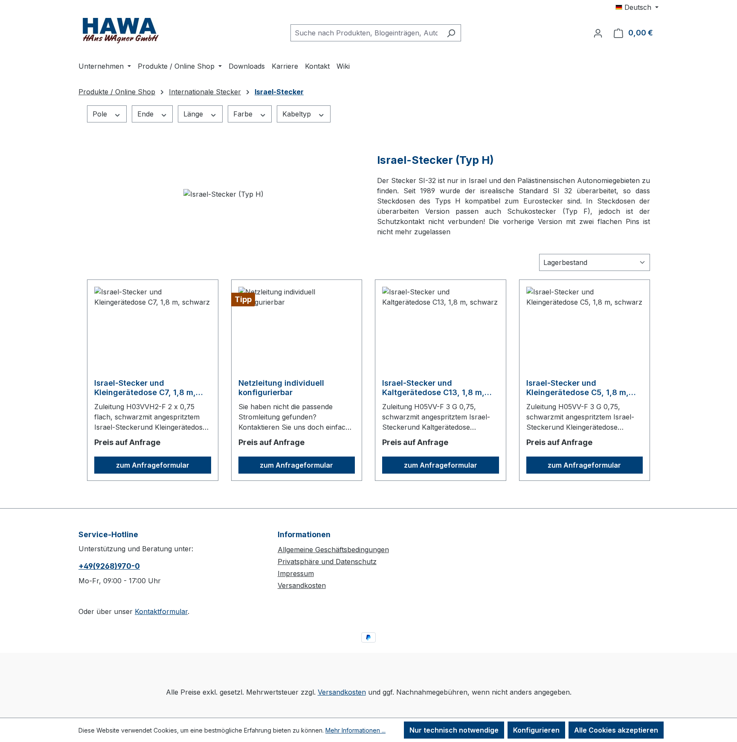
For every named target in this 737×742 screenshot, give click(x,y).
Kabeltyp (297, 114)
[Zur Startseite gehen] (121, 31)
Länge (194, 114)
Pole (101, 114)
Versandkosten (302, 585)
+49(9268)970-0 (109, 566)
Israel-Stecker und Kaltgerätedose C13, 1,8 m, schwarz (433, 387)
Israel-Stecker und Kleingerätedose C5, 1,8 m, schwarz (577, 387)
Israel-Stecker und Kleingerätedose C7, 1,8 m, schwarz (145, 387)
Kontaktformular (161, 611)
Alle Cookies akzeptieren (616, 730)
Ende (146, 114)
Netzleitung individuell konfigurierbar (281, 387)
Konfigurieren (536, 730)
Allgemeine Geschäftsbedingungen (333, 549)
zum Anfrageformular (152, 465)
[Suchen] (451, 32)
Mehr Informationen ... (355, 730)
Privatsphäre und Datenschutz (327, 561)
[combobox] (365, 32)
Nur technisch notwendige (454, 730)
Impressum (296, 573)
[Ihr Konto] (598, 32)
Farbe (244, 114)
